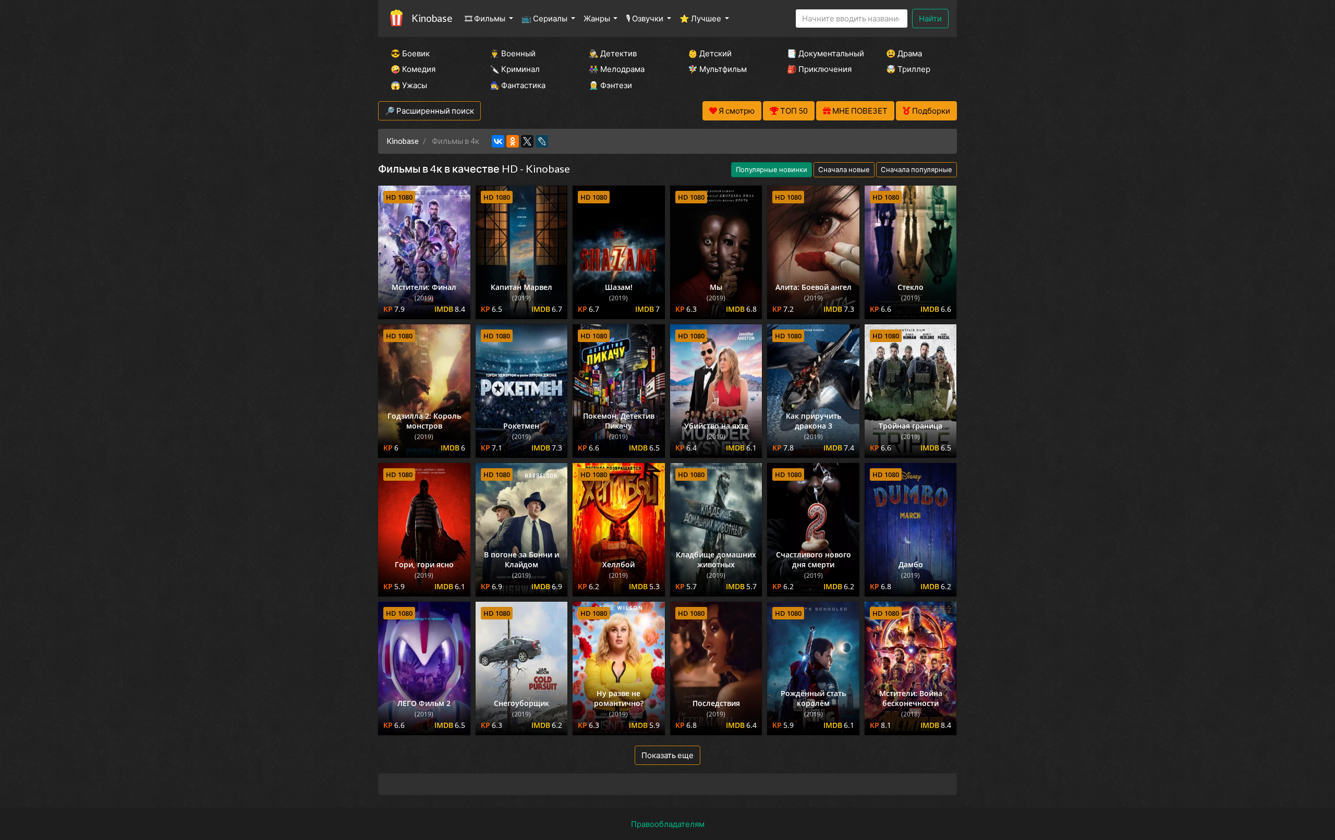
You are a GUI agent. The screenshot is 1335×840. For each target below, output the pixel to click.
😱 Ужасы (409, 85)
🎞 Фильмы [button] (486, 18)
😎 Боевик (410, 53)
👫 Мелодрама (617, 69)
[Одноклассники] (512, 141)
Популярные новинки (771, 169)
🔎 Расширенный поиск (429, 110)
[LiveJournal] (542, 141)
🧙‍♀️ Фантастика (517, 85)
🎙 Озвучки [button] (645, 18)
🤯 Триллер (908, 69)
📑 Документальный (822, 53)
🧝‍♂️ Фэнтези (610, 85)
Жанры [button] (598, 18)
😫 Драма (904, 53)
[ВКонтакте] (498, 141)
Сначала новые (844, 169)
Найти (930, 18)
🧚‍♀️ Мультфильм (717, 69)
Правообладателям (668, 824)
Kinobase (431, 18)
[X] (527, 141)
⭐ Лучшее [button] (701, 18)
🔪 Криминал (515, 69)
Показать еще (667, 755)
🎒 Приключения (819, 69)
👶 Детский (710, 53)
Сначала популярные (916, 169)
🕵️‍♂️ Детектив (613, 53)
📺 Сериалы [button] (545, 18)
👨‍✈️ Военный (513, 53)
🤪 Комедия (413, 69)
